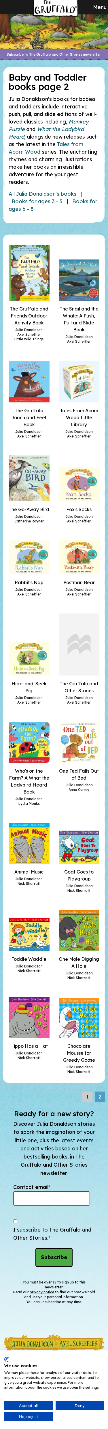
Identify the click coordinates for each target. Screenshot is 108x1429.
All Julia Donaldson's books (42, 193)
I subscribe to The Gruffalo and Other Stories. (52, 1233)
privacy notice (42, 1292)
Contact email (31, 1187)
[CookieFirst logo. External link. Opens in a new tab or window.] (6, 1359)
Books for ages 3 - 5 (37, 201)
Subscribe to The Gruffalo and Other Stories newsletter (54, 54)
